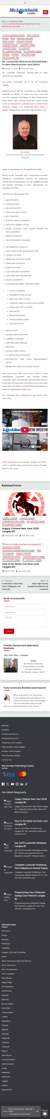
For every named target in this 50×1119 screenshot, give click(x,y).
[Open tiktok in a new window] (26, 785)
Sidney (4, 1051)
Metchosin (6, 1077)
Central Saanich (8, 1059)
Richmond (6, 943)
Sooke (4, 1068)
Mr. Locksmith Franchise (12, 51)
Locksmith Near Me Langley (13, 521)
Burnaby (5, 939)
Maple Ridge (7, 982)
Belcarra (5, 999)
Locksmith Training (27, 45)
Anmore (5, 995)
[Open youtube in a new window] (12, 785)
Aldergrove (6, 1021)
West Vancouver (9, 965)
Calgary (5, 1081)
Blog (12, 38)
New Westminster (9, 969)
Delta (4, 956)
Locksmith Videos (9, 48)
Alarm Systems (33, 35)
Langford (5, 1042)
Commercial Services (10, 734)
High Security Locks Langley (13, 747)
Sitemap (5, 725)
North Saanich (8, 1064)
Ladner (5, 1016)
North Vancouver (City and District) (16, 961)
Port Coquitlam (8, 974)
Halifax (5, 1085)
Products (15, 54)
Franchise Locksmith (25, 38)
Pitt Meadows (8, 986)
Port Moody (7, 978)
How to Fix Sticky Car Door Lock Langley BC (20, 565)
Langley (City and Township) (14, 952)
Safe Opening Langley (11, 755)
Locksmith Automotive (11, 557)
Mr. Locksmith (24, 48)
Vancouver (6, 931)
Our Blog (5, 54)
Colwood (5, 1047)
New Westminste (23, 395)
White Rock (7, 991)
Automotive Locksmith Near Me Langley (18, 550)
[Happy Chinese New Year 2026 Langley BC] (8, 807)
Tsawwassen (7, 1012)
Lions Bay (6, 1008)
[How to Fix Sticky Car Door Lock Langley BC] (8, 828)
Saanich (5, 1029)
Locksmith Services (10, 45)
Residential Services (10, 738)
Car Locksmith (8, 553)
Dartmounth (7, 1089)
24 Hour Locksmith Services (13, 35)
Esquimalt (6, 1038)
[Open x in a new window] (7, 785)
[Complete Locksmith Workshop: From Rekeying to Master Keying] (8, 875)
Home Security (8, 41)
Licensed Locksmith (24, 41)
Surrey (4, 935)
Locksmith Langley (27, 518)
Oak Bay (5, 1034)
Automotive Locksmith (20, 104)
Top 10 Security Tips (10, 57)
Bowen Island (7, 1004)
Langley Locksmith (9, 518)
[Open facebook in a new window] (3, 785)
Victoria (5, 1025)
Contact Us (6, 760)
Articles (5, 38)
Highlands (6, 1072)
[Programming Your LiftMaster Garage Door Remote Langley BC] (8, 904)
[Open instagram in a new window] (17, 785)
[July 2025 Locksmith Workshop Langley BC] (8, 850)
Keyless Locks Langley (11, 751)
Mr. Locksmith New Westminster (25, 175)
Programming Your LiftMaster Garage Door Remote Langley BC (30, 895)
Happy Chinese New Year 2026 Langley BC (20, 530)
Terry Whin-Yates (28, 54)
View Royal (6, 1055)
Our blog (5, 729)
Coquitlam (6, 948)
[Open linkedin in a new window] (21, 785)
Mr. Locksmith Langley (33, 51)
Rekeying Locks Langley (12, 742)
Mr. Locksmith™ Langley (12, 524)
